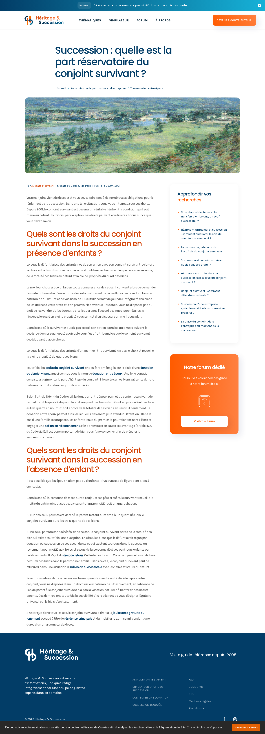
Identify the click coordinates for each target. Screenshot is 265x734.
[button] (90, 20)
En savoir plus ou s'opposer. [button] (205, 727)
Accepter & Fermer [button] (246, 727)
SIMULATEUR (119, 20)
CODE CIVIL (196, 686)
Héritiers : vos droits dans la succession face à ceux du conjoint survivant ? (203, 278)
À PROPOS (163, 20)
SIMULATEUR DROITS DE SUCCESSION (148, 688)
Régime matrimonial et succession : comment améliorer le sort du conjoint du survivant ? (204, 234)
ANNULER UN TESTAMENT (149, 679)
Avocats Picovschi (42, 185)
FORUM (142, 20)
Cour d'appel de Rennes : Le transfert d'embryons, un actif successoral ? (200, 216)
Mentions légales (200, 701)
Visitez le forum (204, 421)
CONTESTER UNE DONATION (150, 697)
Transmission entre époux (146, 88)
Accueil (61, 88)
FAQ (191, 679)
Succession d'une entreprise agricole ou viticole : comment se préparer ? (203, 308)
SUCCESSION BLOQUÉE (147, 704)
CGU (191, 694)
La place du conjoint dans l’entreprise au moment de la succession (200, 326)
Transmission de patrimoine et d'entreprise (98, 88)
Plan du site (196, 708)
